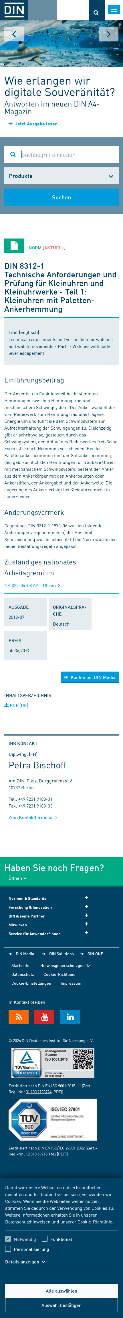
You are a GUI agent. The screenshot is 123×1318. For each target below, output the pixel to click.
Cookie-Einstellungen (31, 983)
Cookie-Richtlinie (95, 1221)
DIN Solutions (61, 953)
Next (109, 34)
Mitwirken (18, 924)
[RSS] (19, 1017)
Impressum (71, 983)
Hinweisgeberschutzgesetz (65, 965)
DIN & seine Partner (27, 916)
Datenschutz (22, 974)
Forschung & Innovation (30, 907)
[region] (61, 1228)
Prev (14, 34)
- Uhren (30, 585)
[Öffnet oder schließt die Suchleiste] (97, 10)
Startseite (20, 965)
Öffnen (15, 878)
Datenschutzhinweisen (27, 1221)
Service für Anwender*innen (35, 933)
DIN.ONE (95, 953)
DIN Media (25, 953)
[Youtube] (44, 1017)
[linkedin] (70, 1017)
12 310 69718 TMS (41, 1154)
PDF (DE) (18, 705)
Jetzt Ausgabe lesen (35, 123)
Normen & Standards (27, 898)
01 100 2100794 (38, 1091)
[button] (28, 1261)
